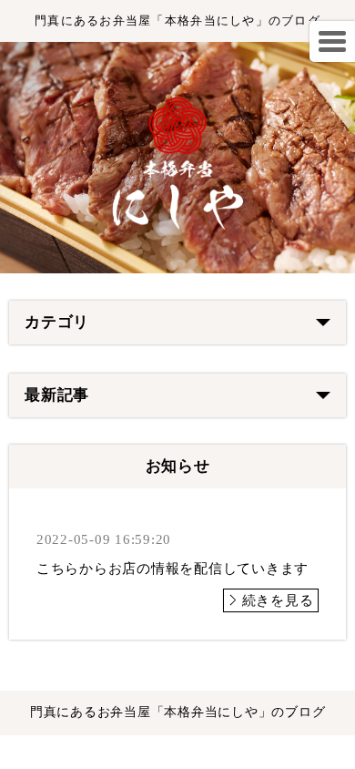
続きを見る (278, 600)
